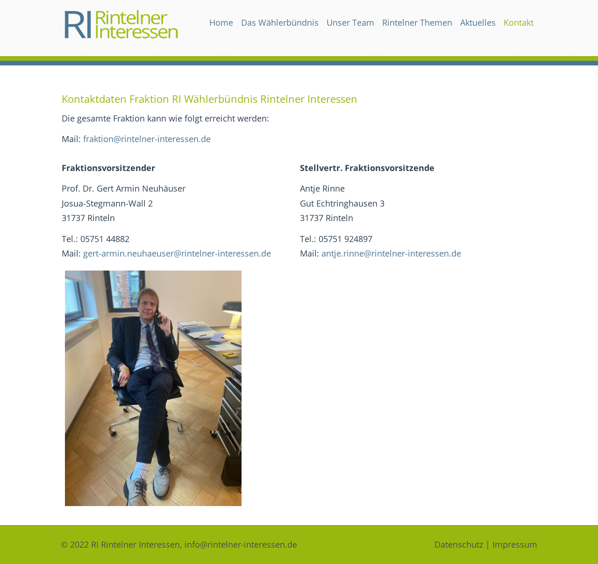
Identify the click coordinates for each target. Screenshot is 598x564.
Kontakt (519, 22)
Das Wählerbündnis (280, 22)
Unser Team (350, 22)
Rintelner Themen (417, 22)
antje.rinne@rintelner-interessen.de (391, 253)
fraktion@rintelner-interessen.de (147, 138)
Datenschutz (458, 544)
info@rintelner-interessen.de (241, 544)
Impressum (514, 544)
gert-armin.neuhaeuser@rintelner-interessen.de (177, 253)
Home (221, 22)
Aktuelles (478, 22)
